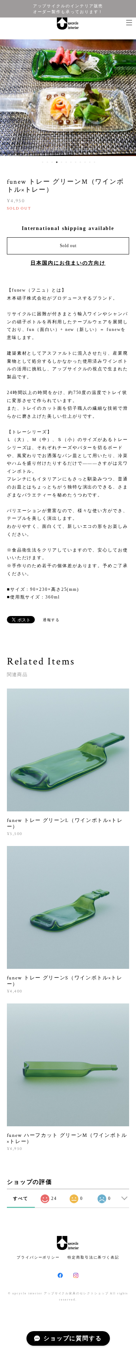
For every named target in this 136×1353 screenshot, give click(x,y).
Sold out (68, 245)
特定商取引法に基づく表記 (93, 1257)
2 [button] (47, 162)
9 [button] (80, 162)
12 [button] (94, 162)
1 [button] (43, 162)
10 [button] (85, 162)
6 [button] (66, 162)
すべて (20, 1198)
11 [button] (90, 162)
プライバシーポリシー (38, 1257)
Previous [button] (11, 97)
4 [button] (57, 162)
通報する (51, 620)
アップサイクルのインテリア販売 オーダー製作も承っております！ (68, 9)
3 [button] (52, 162)
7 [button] (71, 162)
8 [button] (76, 162)
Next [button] (125, 97)
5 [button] (61, 162)
